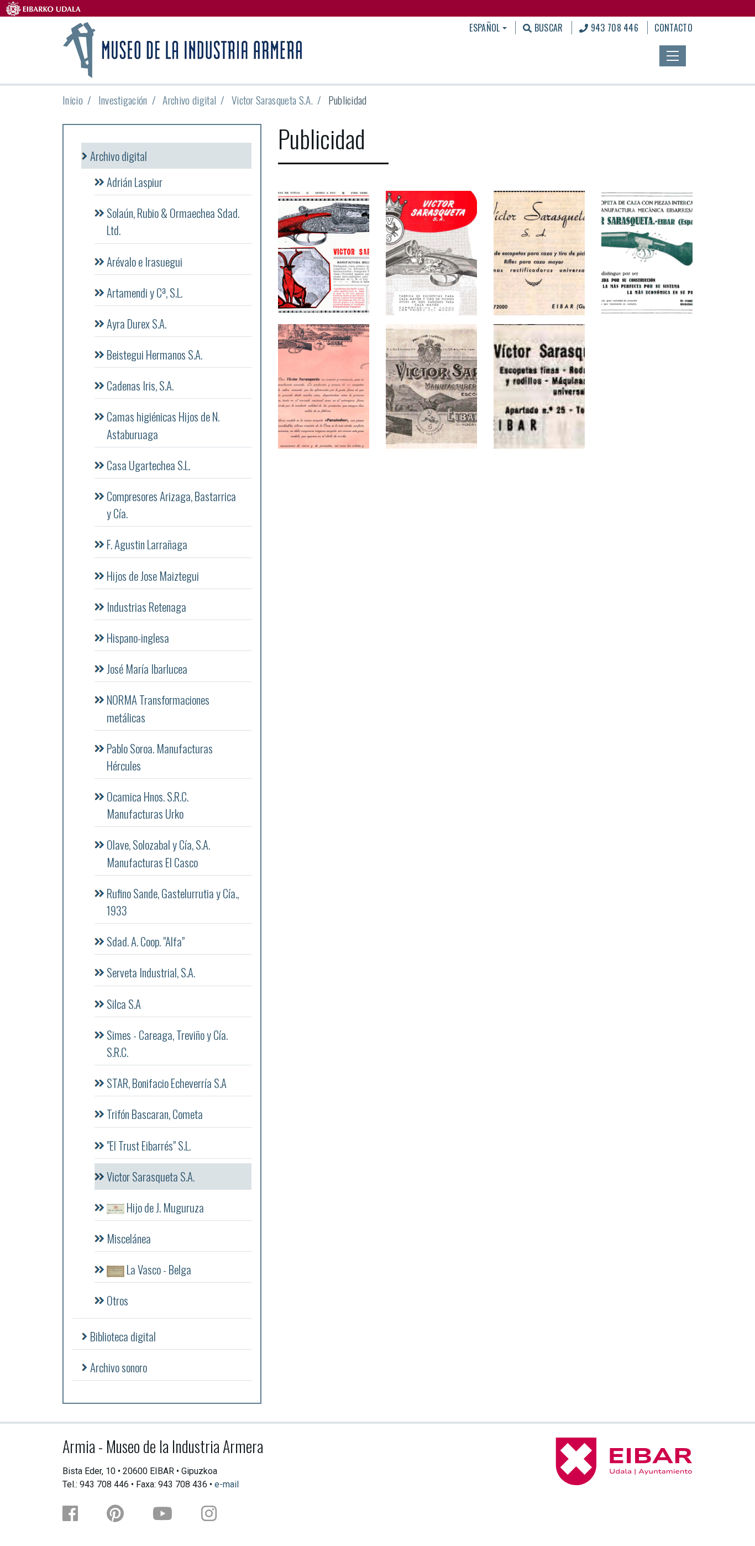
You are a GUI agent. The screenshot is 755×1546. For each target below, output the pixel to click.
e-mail (226, 1484)
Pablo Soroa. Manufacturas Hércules (160, 757)
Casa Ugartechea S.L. (148, 464)
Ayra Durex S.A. (136, 323)
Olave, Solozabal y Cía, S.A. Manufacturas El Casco (158, 853)
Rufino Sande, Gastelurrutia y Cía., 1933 (173, 901)
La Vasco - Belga (157, 1269)
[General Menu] (673, 56)
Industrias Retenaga (146, 606)
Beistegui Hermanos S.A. (154, 354)
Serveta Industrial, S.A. (151, 972)
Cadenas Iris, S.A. (140, 385)
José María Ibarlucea (147, 668)
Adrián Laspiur (134, 181)
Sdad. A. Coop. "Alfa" (146, 941)
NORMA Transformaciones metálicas (158, 708)
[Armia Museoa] (183, 48)
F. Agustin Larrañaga (147, 544)
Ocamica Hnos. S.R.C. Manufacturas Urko (147, 805)
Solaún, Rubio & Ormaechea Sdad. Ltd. (173, 221)
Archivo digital (189, 100)
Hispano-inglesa (138, 637)
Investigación (123, 100)
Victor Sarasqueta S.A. (272, 100)
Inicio (72, 100)
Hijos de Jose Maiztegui (153, 575)
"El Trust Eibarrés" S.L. (149, 1145)
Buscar (547, 27)
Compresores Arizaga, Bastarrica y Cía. (171, 504)
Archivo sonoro (118, 1367)
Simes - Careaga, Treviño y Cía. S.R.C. (167, 1043)
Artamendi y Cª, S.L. (144, 292)
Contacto (673, 27)
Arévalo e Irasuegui (144, 261)
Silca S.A (124, 1003)
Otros (117, 1300)
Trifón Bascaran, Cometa (155, 1113)
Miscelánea (129, 1238)
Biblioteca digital (123, 1336)
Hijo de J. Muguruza (164, 1207)
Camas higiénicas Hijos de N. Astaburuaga (163, 425)
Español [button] (484, 27)
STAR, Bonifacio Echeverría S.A (167, 1082)
